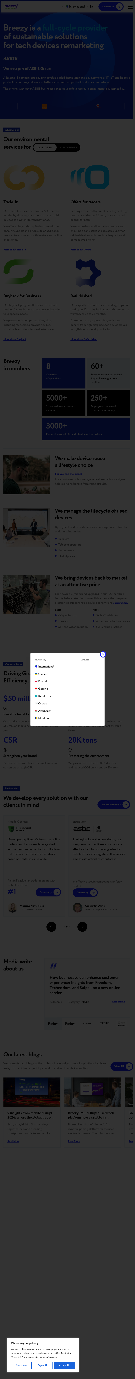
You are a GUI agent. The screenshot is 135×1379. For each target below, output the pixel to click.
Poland (42, 681)
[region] (43, 1355)
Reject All (43, 1365)
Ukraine (43, 674)
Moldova (43, 718)
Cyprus (42, 703)
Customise (21, 1365)
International (46, 667)
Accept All (64, 1365)
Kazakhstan (45, 696)
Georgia (43, 689)
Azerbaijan (45, 711)
